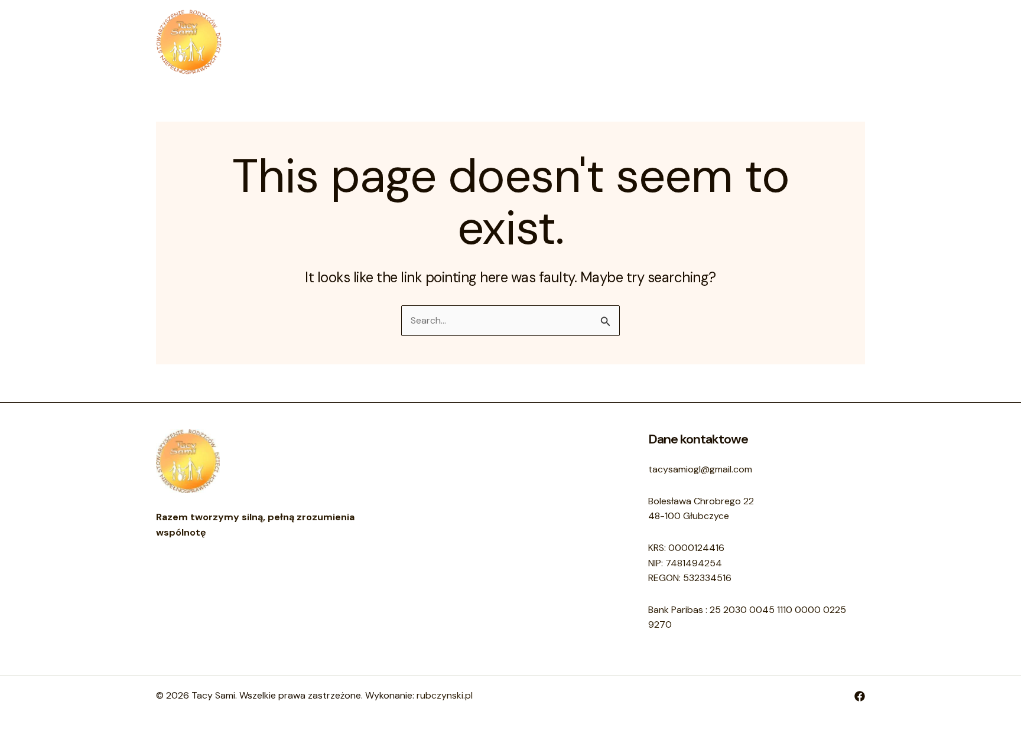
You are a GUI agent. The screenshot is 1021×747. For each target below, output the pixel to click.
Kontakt (534, 41)
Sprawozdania (605, 41)
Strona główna (417, 41)
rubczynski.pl (445, 695)
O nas (483, 41)
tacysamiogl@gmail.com (700, 469)
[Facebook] (859, 696)
